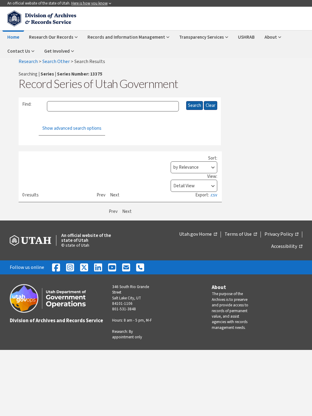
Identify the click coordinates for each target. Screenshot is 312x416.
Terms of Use (241, 234)
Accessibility (286, 247)
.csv (213, 195)
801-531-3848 (124, 309)
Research (29, 61)
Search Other (56, 61)
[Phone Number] (140, 267)
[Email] (126, 267)
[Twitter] (84, 267)
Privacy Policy (281, 234)
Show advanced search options (71, 128)
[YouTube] (112, 267)
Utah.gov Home (198, 234)
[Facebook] (56, 267)
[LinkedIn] (98, 267)
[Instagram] (70, 267)
